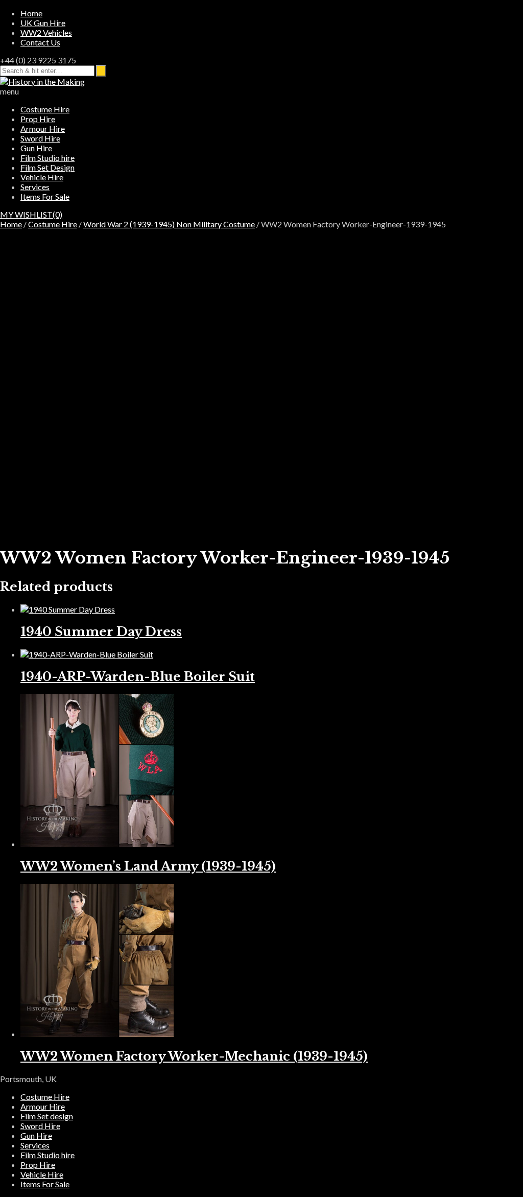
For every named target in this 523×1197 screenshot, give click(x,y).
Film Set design (46, 1116)
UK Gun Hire (42, 23)
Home (31, 13)
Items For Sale (44, 196)
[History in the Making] (42, 81)
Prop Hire (37, 119)
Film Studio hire (47, 157)
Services (35, 187)
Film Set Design (47, 167)
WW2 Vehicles (46, 32)
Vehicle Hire (41, 177)
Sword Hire (40, 138)
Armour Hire (42, 128)
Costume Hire (44, 109)
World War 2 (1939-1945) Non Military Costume (169, 224)
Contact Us (40, 42)
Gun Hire (36, 148)
